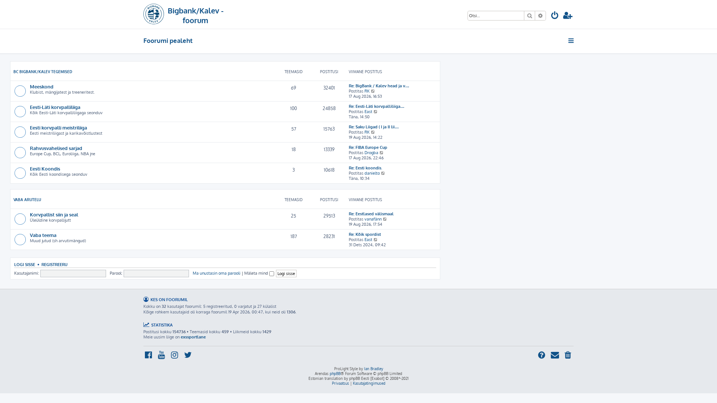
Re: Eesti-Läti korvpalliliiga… (376, 106)
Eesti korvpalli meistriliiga (58, 127)
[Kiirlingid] (571, 40)
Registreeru (54, 264)
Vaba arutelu (27, 199)
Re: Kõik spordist (365, 234)
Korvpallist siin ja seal (54, 214)
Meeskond (41, 86)
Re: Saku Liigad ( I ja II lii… (374, 126)
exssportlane (193, 337)
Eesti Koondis (45, 168)
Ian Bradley (373, 368)
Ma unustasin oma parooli (216, 273)
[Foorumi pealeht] (153, 14)
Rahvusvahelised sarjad (56, 148)
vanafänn (373, 219)
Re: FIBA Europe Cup (368, 147)
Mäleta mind (256, 273)
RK (367, 91)
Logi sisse (24, 264)
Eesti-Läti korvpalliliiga (55, 107)
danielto (372, 173)
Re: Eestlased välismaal (371, 213)
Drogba (371, 152)
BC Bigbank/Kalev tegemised (42, 71)
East (368, 111)
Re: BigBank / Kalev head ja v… (379, 85)
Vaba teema (43, 235)
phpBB (335, 373)
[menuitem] (555, 16)
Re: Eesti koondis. (365, 168)
